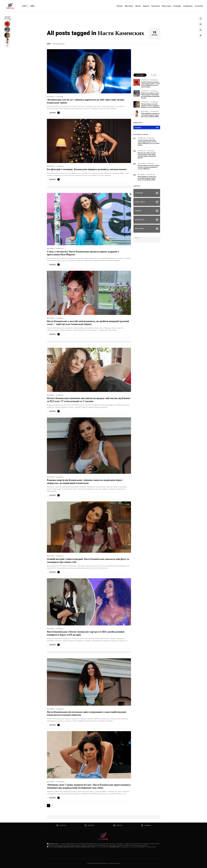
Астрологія (145, 80)
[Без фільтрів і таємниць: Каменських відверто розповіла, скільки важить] (89, 141)
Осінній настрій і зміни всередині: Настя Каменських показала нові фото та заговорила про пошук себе (88, 560)
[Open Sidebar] (200, 24)
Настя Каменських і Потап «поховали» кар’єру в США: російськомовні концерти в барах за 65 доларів (85, 633)
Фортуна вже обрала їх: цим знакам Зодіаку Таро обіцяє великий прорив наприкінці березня (150, 95)
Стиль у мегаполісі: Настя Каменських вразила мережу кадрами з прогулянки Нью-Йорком (83, 253)
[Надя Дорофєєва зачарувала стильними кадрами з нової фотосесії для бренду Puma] (136, 113)
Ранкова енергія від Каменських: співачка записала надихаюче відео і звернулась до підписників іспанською (85, 481)
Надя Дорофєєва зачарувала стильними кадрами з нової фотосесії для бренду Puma (150, 115)
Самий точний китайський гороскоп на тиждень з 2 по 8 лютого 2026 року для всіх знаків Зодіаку (150, 84)
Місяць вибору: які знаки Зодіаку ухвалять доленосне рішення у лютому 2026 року (150, 105)
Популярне (140, 75)
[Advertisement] (146, 59)
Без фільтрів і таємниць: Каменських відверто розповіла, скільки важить (87, 169)
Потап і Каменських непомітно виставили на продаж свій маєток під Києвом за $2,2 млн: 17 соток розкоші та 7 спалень (88, 400)
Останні (153, 75)
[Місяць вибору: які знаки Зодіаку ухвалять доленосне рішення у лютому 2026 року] (136, 104)
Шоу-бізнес (50, 96)
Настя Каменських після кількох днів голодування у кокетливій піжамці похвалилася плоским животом (86, 713)
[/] (146, 127)
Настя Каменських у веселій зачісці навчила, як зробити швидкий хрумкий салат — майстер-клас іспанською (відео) (88, 323)
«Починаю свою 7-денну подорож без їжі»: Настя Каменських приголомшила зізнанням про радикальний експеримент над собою (89, 786)
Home (48, 44)
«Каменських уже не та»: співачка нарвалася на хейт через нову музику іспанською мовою (86, 101)
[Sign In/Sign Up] (200, 18)
